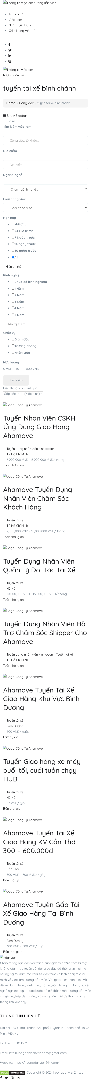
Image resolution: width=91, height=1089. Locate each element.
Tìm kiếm (16, 380)
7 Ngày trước (24, 237)
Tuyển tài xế (15, 520)
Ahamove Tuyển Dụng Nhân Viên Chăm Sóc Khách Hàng (37, 498)
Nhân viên (22, 353)
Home (10, 103)
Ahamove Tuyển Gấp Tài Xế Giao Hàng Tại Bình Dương (41, 913)
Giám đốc (21, 339)
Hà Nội (11, 588)
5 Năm (19, 315)
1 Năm (19, 288)
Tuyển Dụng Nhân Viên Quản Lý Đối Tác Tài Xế (39, 565)
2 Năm (19, 295)
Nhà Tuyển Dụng (20, 25)
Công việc (26, 103)
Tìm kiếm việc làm (17, 127)
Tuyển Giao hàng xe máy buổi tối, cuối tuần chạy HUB (42, 770)
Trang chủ (16, 14)
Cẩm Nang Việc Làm (23, 31)
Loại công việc (14, 199)
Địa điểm (10, 151)
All (16, 257)
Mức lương (11, 362)
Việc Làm (15, 20)
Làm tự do (10, 737)
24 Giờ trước (23, 231)
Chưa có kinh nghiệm (30, 282)
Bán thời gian (12, 809)
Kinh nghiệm (12, 275)
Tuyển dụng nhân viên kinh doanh (31, 449)
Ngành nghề (12, 175)
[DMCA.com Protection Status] (13, 1072)
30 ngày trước (25, 251)
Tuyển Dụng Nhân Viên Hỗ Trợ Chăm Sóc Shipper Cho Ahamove (45, 632)
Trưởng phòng (25, 346)
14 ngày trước (25, 244)
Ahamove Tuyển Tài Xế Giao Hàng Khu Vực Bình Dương (41, 699)
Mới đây (20, 224)
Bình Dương (15, 726)
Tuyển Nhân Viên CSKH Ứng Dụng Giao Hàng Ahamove (39, 427)
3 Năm (19, 302)
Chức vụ (9, 333)
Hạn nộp (9, 218)
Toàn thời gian (13, 465)
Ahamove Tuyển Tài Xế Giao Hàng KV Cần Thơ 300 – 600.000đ (39, 842)
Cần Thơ (13, 869)
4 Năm (19, 308)
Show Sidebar (16, 116)
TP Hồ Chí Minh (17, 454)
